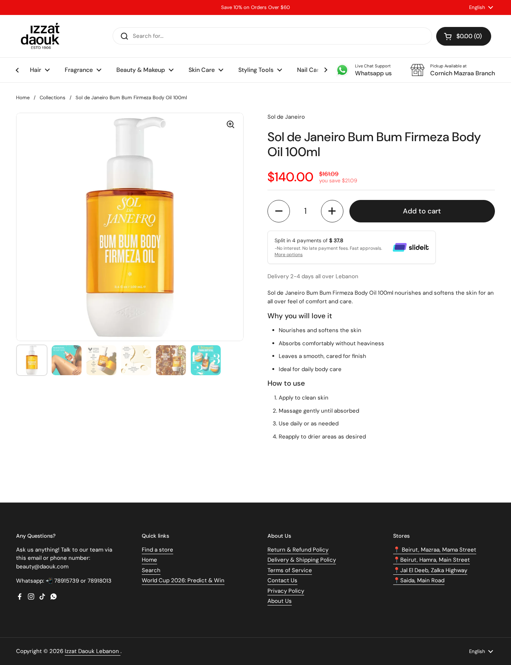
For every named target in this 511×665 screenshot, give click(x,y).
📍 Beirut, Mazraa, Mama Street (434, 549)
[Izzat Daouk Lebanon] (41, 36)
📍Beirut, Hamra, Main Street (431, 560)
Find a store (157, 549)
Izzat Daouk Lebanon (92, 651)
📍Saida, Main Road (418, 580)
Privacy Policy (285, 591)
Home (23, 97)
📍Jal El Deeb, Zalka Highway (430, 570)
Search (151, 570)
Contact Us (282, 580)
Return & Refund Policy (297, 549)
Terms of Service (289, 570)
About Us (279, 601)
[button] (463, 36)
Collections (52, 97)
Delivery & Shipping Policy (301, 560)
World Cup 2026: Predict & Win (183, 580)
